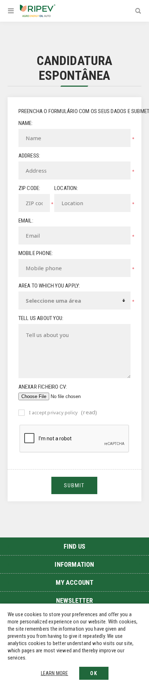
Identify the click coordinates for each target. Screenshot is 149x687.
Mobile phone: (35, 253)
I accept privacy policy (53, 412)
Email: (25, 220)
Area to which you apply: (49, 285)
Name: (25, 123)
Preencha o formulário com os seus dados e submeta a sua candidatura (74, 111)
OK (94, 673)
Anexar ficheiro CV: (42, 387)
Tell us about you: (41, 318)
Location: (66, 188)
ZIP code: (29, 188)
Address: (29, 155)
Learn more (54, 673)
